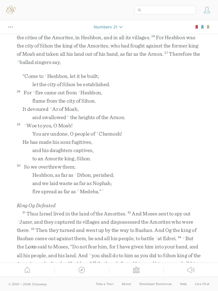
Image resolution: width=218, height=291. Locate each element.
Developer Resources (155, 284)
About (126, 284)
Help (183, 284)
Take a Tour (105, 284)
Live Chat (202, 284)
